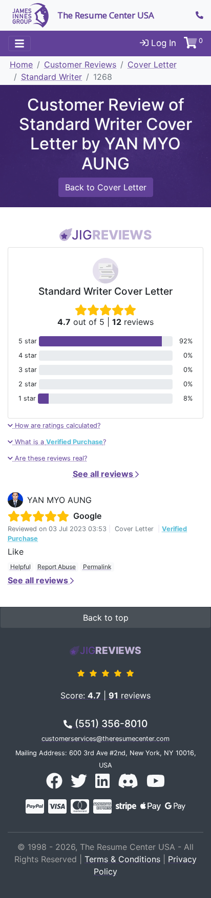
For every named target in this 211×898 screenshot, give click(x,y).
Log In (162, 43)
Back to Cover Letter (105, 187)
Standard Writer (51, 77)
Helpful (20, 567)
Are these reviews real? (50, 458)
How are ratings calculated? (56, 425)
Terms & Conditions (122, 859)
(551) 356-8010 (109, 723)
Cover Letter (152, 64)
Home (21, 64)
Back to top (106, 617)
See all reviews (104, 474)
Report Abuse (56, 567)
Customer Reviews (80, 64)
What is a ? (59, 442)
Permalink (97, 567)
